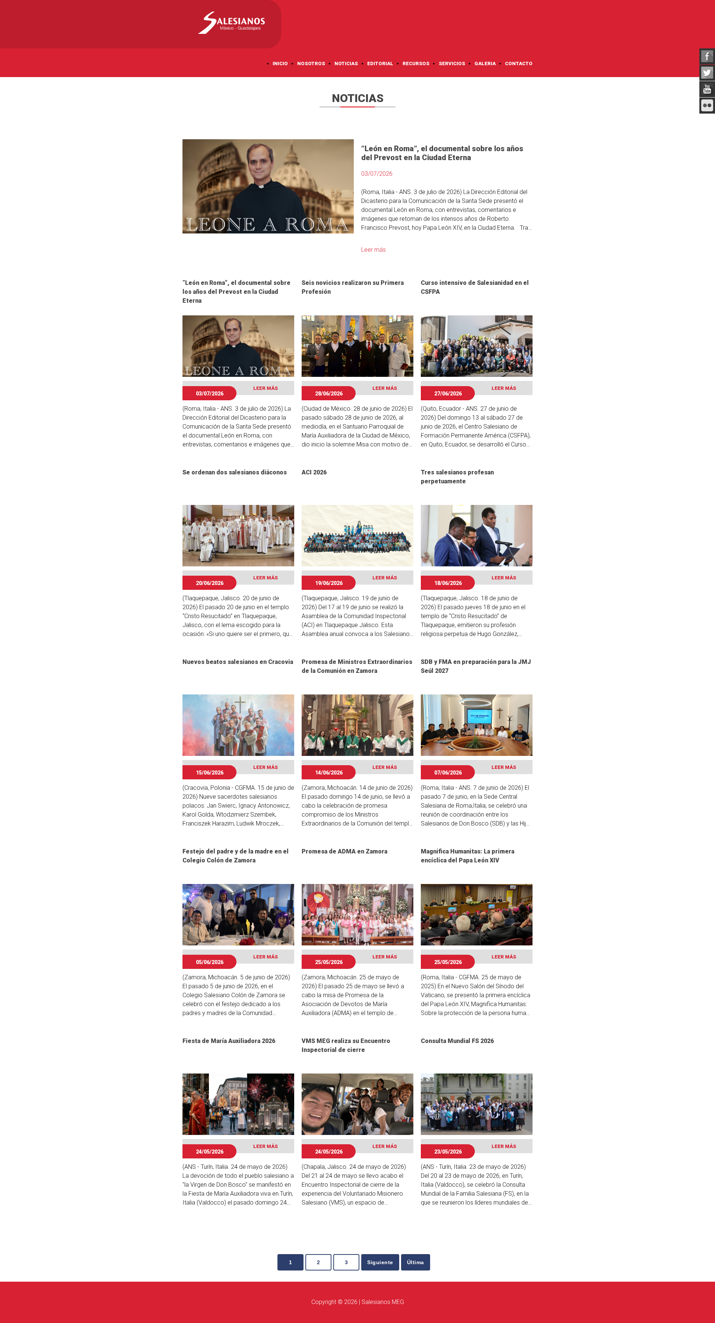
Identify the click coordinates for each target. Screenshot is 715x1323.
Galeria (485, 63)
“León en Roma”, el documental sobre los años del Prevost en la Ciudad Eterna (236, 291)
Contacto (519, 63)
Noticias (346, 63)
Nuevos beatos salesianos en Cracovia (237, 661)
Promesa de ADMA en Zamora (344, 851)
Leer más (373, 249)
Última (415, 1262)
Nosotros (311, 63)
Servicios (452, 63)
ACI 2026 (314, 472)
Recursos (416, 63)
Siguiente (380, 1262)
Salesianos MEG (383, 1301)
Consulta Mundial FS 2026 (457, 1040)
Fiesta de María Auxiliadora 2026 (228, 1040)
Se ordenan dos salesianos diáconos (234, 472)
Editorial (380, 63)
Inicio (280, 63)
